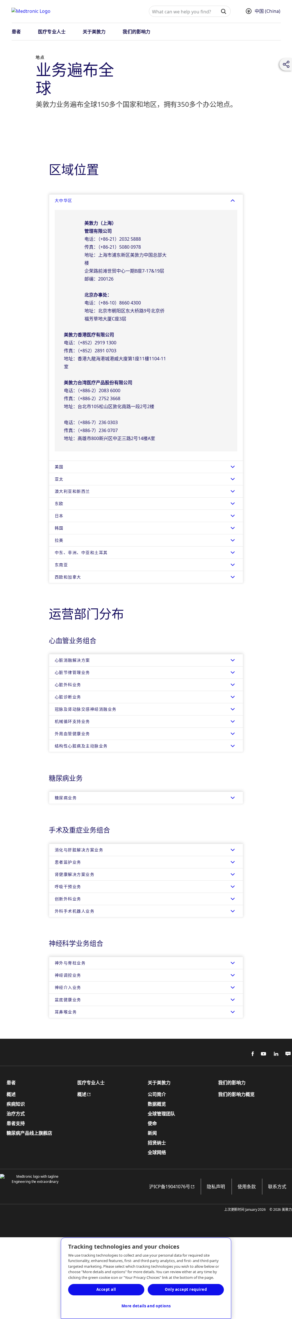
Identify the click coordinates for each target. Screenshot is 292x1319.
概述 (11, 1095)
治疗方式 (16, 1114)
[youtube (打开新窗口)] (261, 1054)
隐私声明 (216, 1186)
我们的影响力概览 (236, 1095)
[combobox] (182, 11)
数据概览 (157, 1104)
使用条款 (247, 1186)
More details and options (146, 1305)
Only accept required (186, 1289)
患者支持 (16, 1124)
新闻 (152, 1133)
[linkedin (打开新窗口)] (274, 1054)
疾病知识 (16, 1104)
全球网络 (157, 1153)
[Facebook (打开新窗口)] (249, 1054)
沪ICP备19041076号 (166, 1186)
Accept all (106, 1289)
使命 (152, 1124)
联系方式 (277, 1186)
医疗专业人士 (52, 31)
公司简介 (157, 1095)
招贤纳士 (157, 1143)
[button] (223, 11)
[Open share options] (286, 64)
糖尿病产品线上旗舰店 (29, 1133)
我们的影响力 (136, 31)
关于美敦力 (94, 31)
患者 (16, 31)
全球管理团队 (161, 1114)
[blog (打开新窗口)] (286, 1054)
